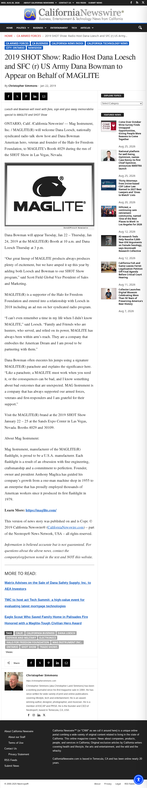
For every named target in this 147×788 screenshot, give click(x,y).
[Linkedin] (35, 96)
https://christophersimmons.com (41, 681)
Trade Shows (48, 647)
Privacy (108, 783)
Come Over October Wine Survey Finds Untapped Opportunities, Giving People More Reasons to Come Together (130, 130)
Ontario (12, 647)
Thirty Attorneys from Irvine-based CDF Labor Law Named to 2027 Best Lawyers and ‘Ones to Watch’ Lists (130, 188)
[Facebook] (131, 3)
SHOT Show (28, 647)
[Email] (43, 96)
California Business (41, 633)
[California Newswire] (73, 14)
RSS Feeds (81, 2)
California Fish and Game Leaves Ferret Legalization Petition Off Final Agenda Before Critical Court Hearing (131, 270)
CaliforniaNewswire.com (66, 527)
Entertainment (59, 27)
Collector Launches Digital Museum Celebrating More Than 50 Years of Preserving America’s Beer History (131, 297)
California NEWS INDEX (67, 43)
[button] (140, 28)
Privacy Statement (18, 754)
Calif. (19, 633)
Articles (85, 27)
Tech (74, 27)
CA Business (40, 43)
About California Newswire (39, 2)
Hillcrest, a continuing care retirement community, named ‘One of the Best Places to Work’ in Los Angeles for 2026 (130, 216)
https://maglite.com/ (41, 510)
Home (9, 27)
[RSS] (137, 3)
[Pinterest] (26, 96)
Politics (21, 27)
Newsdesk (35, 48)
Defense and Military (21, 637)
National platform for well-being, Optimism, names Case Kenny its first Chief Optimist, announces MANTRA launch (130, 160)
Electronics (47, 637)
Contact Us (65, 2)
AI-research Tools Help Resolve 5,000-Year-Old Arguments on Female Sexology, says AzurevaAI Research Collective (130, 244)
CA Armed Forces (29, 36)
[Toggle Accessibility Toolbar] (138, 779)
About (97, 783)
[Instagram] (34, 715)
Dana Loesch (66, 633)
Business (38, 27)
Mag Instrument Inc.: (67, 642)
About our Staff (16, 737)
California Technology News (107, 43)
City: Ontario (15, 48)
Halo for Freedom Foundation (28, 642)
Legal (118, 783)
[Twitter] (143, 3)
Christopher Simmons (22, 86)
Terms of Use (15, 742)
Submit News (95, 2)
